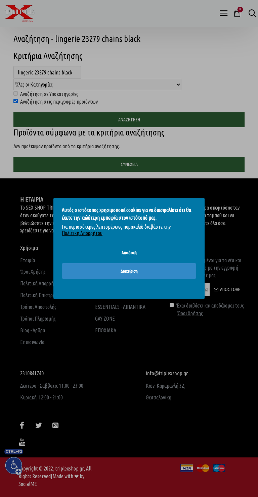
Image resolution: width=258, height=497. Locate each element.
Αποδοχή (129, 252)
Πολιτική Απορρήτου (82, 233)
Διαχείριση (129, 271)
